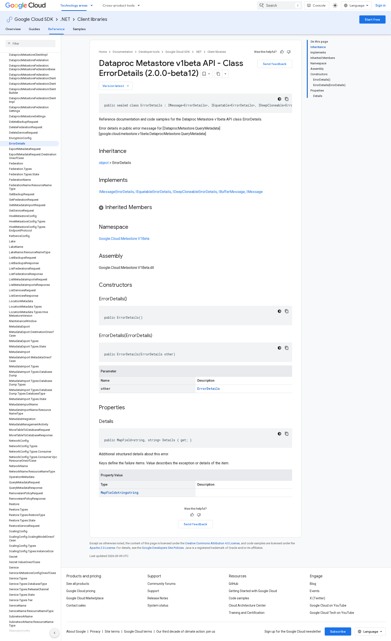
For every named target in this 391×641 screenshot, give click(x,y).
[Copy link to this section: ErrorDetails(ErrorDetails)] (156, 336)
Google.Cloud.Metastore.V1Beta (124, 238)
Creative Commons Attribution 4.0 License (212, 543)
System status (158, 605)
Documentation (123, 51)
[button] (195, 208)
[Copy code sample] (286, 99)
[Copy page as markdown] (218, 74)
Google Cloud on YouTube (328, 605)
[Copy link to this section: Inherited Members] (156, 207)
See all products (77, 584)
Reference (56, 29)
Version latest (116, 86)
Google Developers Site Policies (163, 547)
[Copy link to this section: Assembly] (127, 256)
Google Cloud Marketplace (85, 598)
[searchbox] (30, 43)
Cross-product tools (119, 5)
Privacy (95, 631)
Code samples (239, 598)
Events (314, 591)
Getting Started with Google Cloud (253, 591)
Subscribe (338, 631)
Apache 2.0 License (102, 547)
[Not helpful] (288, 51)
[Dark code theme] (279, 99)
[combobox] (279, 5)
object (104, 163)
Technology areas (74, 5)
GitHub (233, 584)
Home (103, 51)
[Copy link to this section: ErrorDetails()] (131, 299)
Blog (313, 584)
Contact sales (76, 605)
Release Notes (158, 598)
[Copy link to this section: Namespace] (132, 227)
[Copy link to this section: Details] (117, 421)
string (121, 492)
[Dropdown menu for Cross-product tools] (140, 5)
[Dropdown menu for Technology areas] (93, 5)
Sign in (380, 5)
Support (153, 591)
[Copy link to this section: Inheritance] (131, 151)
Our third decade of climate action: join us (185, 631)
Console (319, 5)
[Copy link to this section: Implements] (132, 180)
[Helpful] (282, 51)
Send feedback (274, 64)
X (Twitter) (317, 598)
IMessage (107, 192)
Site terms (112, 631)
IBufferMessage (232, 192)
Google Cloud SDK (33, 19)
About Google (76, 631)
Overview (13, 29)
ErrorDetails (124, 192)
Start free (372, 19)
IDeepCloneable (185, 192)
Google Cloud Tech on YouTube (332, 612)
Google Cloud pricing (80, 591)
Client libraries (92, 19)
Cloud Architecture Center (247, 605)
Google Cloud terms (138, 631)
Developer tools (149, 51)
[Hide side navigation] (54, 632)
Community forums (162, 584)
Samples (79, 29)
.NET (65, 19)
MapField (108, 492)
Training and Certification (247, 612)
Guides (34, 29)
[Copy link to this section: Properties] (130, 408)
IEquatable (144, 192)
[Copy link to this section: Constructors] (138, 285)
